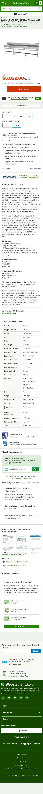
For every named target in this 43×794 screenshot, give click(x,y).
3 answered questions (20, 26)
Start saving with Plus (16, 664)
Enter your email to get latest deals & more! (20, 646)
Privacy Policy (27, 478)
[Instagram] (3, 698)
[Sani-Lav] (9, 177)
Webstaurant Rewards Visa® (19, 99)
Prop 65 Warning (9, 313)
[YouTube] (9, 698)
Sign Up (36, 651)
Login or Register (21, 626)
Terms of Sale (21, 754)
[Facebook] (15, 698)
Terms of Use (16, 478)
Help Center (21, 731)
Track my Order (21, 737)
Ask (35, 469)
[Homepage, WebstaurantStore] (21, 3)
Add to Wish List (22, 105)
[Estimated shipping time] (37, 137)
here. (15, 287)
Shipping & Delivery (30, 743)
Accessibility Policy (21, 765)
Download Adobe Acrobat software (13, 554)
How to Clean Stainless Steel (22, 565)
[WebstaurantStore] (21, 684)
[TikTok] (21, 698)
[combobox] (21, 8)
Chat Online (11, 743)
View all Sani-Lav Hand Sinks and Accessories (28, 177)
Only (3, 75)
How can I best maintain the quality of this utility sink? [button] (19, 507)
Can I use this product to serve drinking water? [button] (16, 489)
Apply (38, 99)
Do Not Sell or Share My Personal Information (22, 769)
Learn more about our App (18, 676)
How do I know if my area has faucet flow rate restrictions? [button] (19, 517)
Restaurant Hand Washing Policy (23, 562)
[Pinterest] (27, 698)
